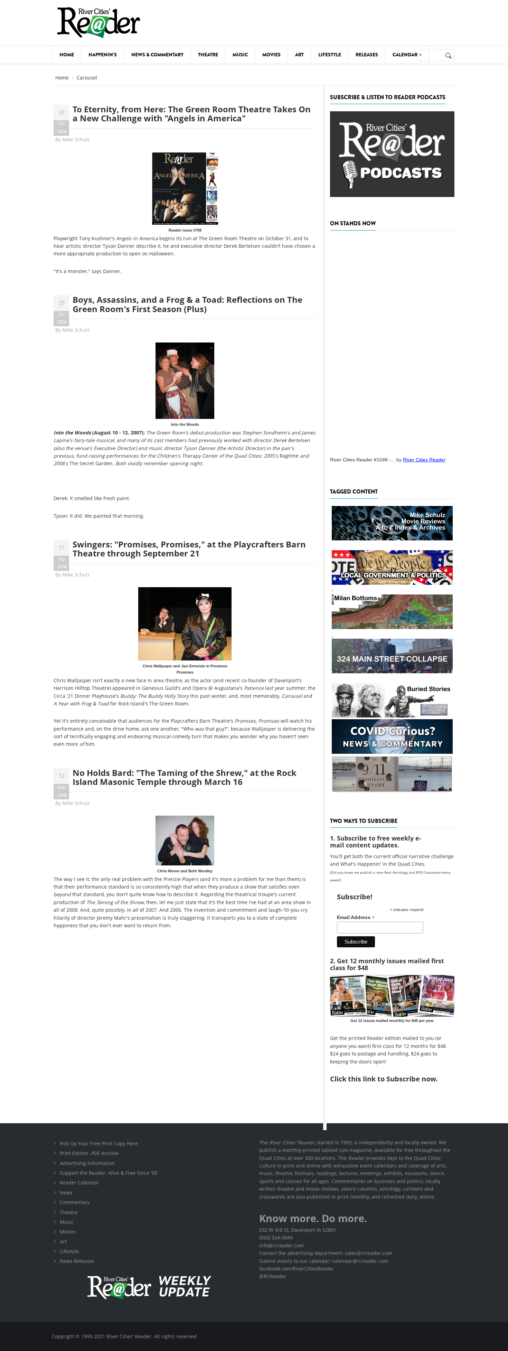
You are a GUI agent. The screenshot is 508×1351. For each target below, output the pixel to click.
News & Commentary (157, 54)
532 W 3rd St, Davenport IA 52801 (297, 1230)
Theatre (208, 54)
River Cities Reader (424, 459)
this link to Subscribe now (392, 1078)
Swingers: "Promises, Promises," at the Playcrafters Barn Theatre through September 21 (189, 548)
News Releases (77, 1261)
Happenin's (102, 54)
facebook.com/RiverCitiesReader (296, 1268)
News (66, 1192)
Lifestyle (329, 54)
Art (299, 54)
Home (66, 54)
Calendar (405, 54)
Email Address (356, 917)
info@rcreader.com (281, 1245)
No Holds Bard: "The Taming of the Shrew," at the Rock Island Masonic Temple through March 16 (185, 777)
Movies (271, 54)
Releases (367, 54)
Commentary (75, 1202)
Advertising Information (87, 1163)
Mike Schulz (76, 139)
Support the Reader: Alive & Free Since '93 (108, 1173)
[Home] (98, 22)
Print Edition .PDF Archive (89, 1153)
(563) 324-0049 (276, 1237)
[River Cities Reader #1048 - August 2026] (392, 341)
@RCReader (272, 1276)
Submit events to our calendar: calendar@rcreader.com (323, 1261)
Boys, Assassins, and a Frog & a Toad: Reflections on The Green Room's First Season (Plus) (187, 304)
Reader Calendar (79, 1182)
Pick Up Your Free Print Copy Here (99, 1143)
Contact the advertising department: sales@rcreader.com (325, 1253)
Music (240, 54)
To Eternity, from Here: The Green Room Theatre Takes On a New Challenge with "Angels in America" (192, 113)
